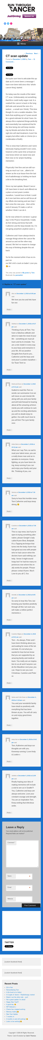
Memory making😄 (12, 1012)
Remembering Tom (12, 990)
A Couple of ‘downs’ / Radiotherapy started (20, 995)
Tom (29, 59)
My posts (25, 273)
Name (9, 876)
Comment (11, 842)
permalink (19, 275)
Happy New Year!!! (12, 1002)
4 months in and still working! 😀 (17, 1019)
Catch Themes (31, 1036)
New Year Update (12, 1014)
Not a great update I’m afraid (15, 999)
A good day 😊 (11, 1004)
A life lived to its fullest (13, 992)
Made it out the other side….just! (17, 997)
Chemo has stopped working (15, 1009)
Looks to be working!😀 (14, 1021)
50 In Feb (9, 987)
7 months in (10, 1016)
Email (9, 887)
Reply (9, 309)
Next (37, 53)
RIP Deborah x (11, 1007)
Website (10, 899)
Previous (28, 53)
